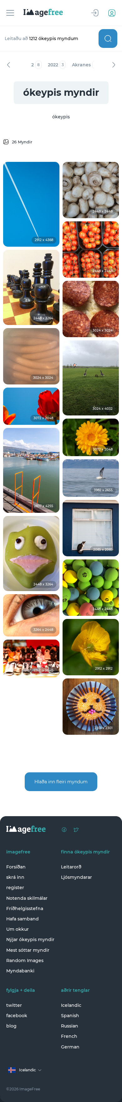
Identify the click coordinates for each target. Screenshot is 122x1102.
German (70, 1047)
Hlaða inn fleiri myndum (61, 782)
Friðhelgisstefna (24, 908)
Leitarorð (71, 867)
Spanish (70, 1015)
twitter (14, 1005)
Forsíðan (16, 867)
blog (11, 1026)
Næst (113, 65)
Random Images (24, 960)
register (15, 887)
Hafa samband (22, 919)
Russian (69, 1026)
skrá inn (15, 877)
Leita (108, 38)
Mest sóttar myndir (27, 950)
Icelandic (71, 1005)
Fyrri (8, 65)
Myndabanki (20, 971)
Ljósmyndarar (76, 877)
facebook (16, 1015)
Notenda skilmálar (27, 898)
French (69, 1036)
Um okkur (17, 929)
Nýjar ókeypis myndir (30, 939)
